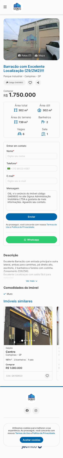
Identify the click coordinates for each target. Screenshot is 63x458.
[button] (31, 39)
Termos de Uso (22, 433)
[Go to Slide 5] (31, 340)
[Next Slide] (56, 39)
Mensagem (13, 188)
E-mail (10, 175)
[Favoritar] (30, 83)
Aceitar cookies (31, 439)
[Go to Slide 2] (24, 340)
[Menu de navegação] (5, 7)
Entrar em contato (16, 145)
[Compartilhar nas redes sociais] (38, 83)
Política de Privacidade (23, 227)
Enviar (31, 216)
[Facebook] (27, 410)
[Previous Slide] (6, 39)
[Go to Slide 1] (22, 341)
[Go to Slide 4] (29, 340)
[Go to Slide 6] (34, 340)
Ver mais (30, 281)
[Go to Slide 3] (27, 340)
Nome (10, 151)
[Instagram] (35, 410)
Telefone (12, 163)
